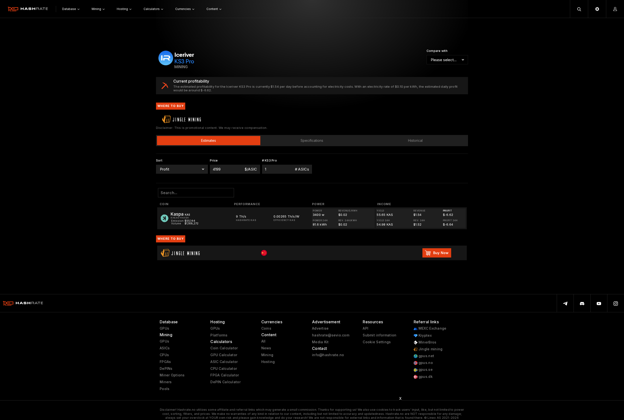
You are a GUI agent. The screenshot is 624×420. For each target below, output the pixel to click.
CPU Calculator (223, 369)
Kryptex (425, 335)
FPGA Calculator (224, 375)
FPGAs (165, 362)
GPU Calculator (223, 355)
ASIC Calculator (224, 362)
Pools (164, 389)
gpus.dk (425, 377)
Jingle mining (430, 349)
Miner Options (172, 375)
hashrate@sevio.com (330, 335)
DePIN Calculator (225, 382)
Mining (267, 355)
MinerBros (427, 342)
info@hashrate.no (328, 355)
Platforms (218, 335)
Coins (266, 328)
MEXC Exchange (432, 328)
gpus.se (425, 370)
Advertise (320, 328)
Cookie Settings (377, 342)
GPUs (164, 328)
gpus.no (425, 363)
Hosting (268, 362)
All (263, 341)
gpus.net (426, 356)
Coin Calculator (224, 348)
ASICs (165, 348)
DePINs (166, 369)
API (365, 328)
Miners (166, 382)
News (266, 348)
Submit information (379, 335)
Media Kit (320, 342)
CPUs (164, 355)
